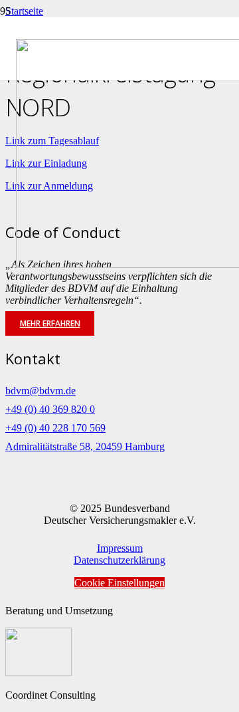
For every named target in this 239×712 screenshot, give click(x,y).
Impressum (120, 548)
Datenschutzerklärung (119, 560)
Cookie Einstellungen (119, 582)
